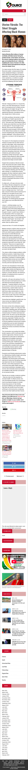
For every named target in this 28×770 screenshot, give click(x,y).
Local (7, 761)
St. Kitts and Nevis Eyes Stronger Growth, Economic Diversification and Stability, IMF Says (18, 622)
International (17, 761)
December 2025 (6, 698)
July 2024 (4, 729)
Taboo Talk (10, 762)
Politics (22, 761)
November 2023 (6, 738)
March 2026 (5, 692)
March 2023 (5, 753)
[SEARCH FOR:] (14, 14)
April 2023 (4, 751)
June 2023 (4, 747)
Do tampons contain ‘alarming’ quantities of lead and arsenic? (6, 453)
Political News (5, 670)
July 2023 (4, 745)
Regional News (5, 673)
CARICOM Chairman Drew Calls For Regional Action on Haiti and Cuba (19, 643)
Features (4, 656)
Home (3, 761)
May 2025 (4, 711)
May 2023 (4, 749)
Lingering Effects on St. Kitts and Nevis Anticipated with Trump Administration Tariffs (14, 764)
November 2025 (6, 699)
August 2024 (5, 727)
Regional (11, 761)
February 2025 (5, 716)
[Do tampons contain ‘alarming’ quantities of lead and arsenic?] (7, 448)
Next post (19, 476)
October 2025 (5, 701)
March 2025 (5, 714)
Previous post (10, 476)
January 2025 (5, 718)
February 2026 (5, 694)
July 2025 (4, 707)
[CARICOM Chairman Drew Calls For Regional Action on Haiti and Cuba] (6, 643)
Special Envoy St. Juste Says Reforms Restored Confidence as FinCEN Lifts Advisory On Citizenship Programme (18, 633)
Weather (4, 680)
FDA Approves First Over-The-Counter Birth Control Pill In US (18, 432)
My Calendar (16, 762)
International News (6, 663)
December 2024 (6, 720)
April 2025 (4, 712)
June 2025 (4, 709)
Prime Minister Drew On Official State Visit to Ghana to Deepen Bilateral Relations (19, 612)
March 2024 (5, 736)
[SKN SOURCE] (14, 4)
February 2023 (5, 755)
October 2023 (5, 740)
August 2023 (5, 744)
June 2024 (4, 731)
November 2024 (6, 722)
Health (3, 660)
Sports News (5, 677)
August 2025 (5, 705)
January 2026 (5, 696)
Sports (5, 762)
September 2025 (6, 703)
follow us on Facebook (14, 401)
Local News (4, 667)
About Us (22, 762)
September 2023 (6, 742)
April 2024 (4, 734)
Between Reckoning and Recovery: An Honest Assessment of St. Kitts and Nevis (18, 602)
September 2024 (6, 725)
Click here (20, 396)
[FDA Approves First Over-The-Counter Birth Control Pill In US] (18, 427)
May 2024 (4, 733)
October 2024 (5, 723)
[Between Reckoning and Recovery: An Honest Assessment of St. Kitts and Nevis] (6, 601)
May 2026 (4, 690)
